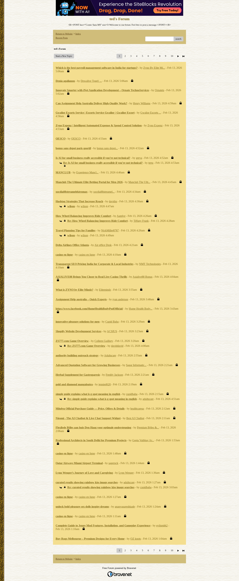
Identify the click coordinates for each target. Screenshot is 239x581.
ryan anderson (120, 299)
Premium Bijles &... (148, 427)
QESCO (76, 138)
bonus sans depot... (107, 148)
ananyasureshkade (125, 506)
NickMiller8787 (110, 230)
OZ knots (135, 538)
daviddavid (117, 345)
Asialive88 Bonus (142, 276)
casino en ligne (87, 254)
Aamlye (121, 215)
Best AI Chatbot (135, 418)
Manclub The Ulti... (139, 182)
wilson (84, 206)
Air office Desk (103, 245)
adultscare (148, 398)
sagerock (113, 463)
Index (78, 33)
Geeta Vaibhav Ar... (143, 440)
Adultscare (110, 355)
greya (139, 157)
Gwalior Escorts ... (150, 112)
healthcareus (137, 408)
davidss (113, 201)
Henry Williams (141, 103)
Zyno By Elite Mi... (154, 67)
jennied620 (105, 384)
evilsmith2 (162, 525)
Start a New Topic (64, 56)
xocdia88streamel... (104, 191)
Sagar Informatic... (136, 365)
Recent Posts (62, 37)
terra (150, 162)
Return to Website (64, 33)
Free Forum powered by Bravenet (119, 568)
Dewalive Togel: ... (91, 80)
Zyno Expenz (155, 125)
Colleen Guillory (103, 340)
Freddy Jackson (114, 374)
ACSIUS (112, 331)
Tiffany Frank (141, 220)
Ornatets (159, 90)
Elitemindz (105, 289)
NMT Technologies (150, 263)
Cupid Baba (112, 321)
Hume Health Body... (140, 308)
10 (172, 56)
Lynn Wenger (126, 472)
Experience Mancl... (87, 172)
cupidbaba (131, 394)
